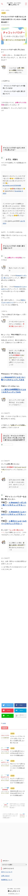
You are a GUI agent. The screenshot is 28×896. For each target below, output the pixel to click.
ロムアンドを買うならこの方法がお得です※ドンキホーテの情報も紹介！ (17, 781)
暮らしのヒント (14, 4)
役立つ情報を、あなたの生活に (14, 888)
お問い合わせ (5, 876)
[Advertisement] (14, 130)
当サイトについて (6, 872)
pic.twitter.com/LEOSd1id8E (12, 185)
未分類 (4, 723)
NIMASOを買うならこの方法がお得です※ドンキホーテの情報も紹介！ (17, 793)
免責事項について (6, 880)
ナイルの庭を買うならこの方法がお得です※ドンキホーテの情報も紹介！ (17, 753)
